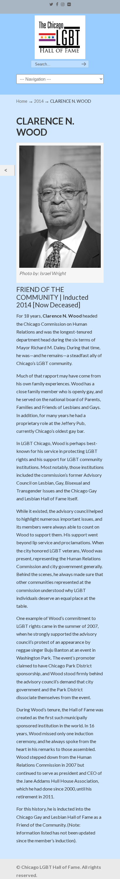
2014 (38, 101)
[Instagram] (63, 4)
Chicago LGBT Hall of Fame (60, 37)
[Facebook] (57, 4)
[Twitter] (51, 4)
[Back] (7, 170)
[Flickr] (69, 4)
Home (21, 101)
